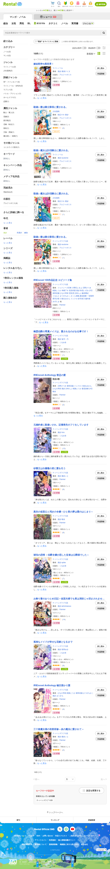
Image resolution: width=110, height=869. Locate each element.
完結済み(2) (7, 192)
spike (64, 562)
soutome (65, 157)
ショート (49, 16)
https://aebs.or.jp (24, 864)
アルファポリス (65, 74)
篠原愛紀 (85, 293)
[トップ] (9, 4)
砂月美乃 (81, 298)
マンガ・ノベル (18, 16)
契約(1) (6, 128)
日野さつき (87, 287)
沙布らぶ (77, 293)
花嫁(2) (6, 116)
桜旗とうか (57, 290)
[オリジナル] (39, 23)
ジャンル (87, 23)
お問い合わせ (48, 835)
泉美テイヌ (66, 71)
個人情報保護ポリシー (66, 840)
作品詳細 (100, 73)
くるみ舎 (62, 342)
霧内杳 (87, 298)
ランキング (55, 820)
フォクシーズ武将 (64, 287)
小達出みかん (65, 298)
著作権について (41, 844)
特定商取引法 (27, 844)
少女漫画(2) (7, 70)
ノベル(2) (7, 51)
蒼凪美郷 (83, 296)
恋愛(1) (6, 101)
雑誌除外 (92, 48)
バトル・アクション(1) (12, 93)
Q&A (38, 835)
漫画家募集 (53, 844)
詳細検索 (91, 820)
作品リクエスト (61, 835)
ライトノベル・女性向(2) (13, 85)
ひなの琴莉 (64, 293)
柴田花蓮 (56, 293)
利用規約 (52, 840)
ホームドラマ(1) (9, 97)
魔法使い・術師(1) (10, 136)
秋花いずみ (84, 290)
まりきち (59, 695)
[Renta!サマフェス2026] (19, 4)
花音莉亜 (72, 290)
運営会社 (84, 844)
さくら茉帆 (75, 296)
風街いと (65, 476)
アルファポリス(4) (10, 203)
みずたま (56, 301)
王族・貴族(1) (8, 132)
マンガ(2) (7, 55)
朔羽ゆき (65, 649)
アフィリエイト (41, 840)
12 (64, 448)
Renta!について (20, 835)
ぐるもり (56, 296)
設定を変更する (93, 790)
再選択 (19, 232)
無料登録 (102, 4)
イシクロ (74, 298)
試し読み (100, 68)
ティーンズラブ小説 (60, 241)
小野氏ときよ (77, 287)
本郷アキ (65, 290)
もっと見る (7, 222)
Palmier (62, 304)
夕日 (91, 290)
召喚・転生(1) (8, 124)
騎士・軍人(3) (8, 112)
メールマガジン (90, 835)
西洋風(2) (7, 120)
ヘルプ (31, 835)
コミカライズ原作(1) (11, 147)
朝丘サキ (61, 114)
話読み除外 (77, 48)
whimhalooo (66, 606)
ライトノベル (58, 68)
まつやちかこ (65, 296)
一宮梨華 (90, 296)
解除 (26, 232)
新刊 (18, 820)
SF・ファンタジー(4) (11, 81)
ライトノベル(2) (9, 66)
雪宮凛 (71, 293)
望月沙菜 (56, 298)
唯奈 (54, 391)
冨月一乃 (65, 339)
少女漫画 (56, 111)
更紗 (59, 71)
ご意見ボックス (75, 835)
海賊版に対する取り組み (69, 844)
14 (64, 619)
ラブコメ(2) (7, 89)
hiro (63, 432)
